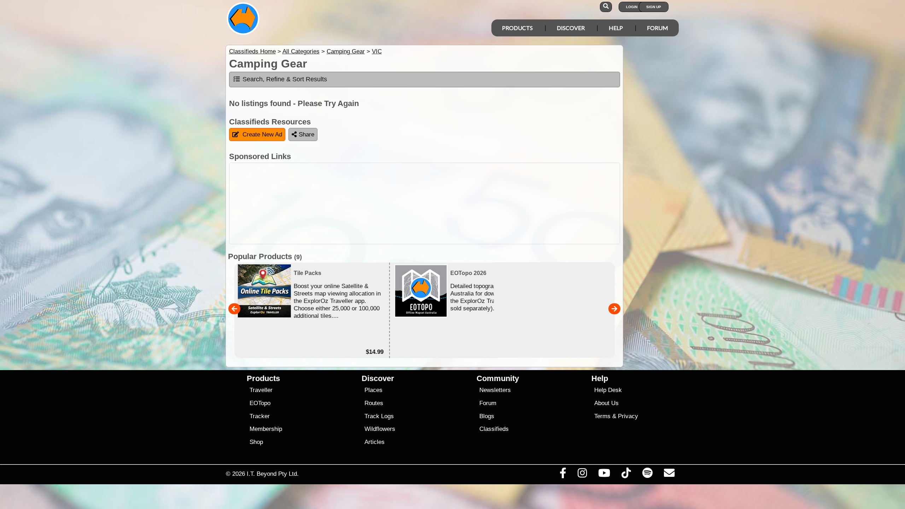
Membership (266, 429)
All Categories (301, 51)
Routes (373, 403)
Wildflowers (379, 429)
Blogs (486, 416)
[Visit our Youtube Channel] (604, 474)
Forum (657, 27)
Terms (602, 416)
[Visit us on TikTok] (626, 474)
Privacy (628, 416)
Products (517, 27)
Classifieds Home (252, 51)
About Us (606, 403)
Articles (374, 442)
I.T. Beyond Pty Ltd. (273, 473)
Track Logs (379, 416)
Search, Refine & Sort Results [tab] (285, 79)
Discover (571, 27)
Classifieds (494, 429)
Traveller (261, 390)
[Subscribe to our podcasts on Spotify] (647, 474)
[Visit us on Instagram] (582, 474)
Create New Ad (262, 134)
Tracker (260, 416)
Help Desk (608, 390)
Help (616, 27)
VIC (377, 51)
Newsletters (495, 390)
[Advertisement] (459, 203)
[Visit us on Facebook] (563, 474)
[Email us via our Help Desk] (669, 474)
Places (373, 390)
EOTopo (260, 403)
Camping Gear (346, 51)
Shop (256, 442)
